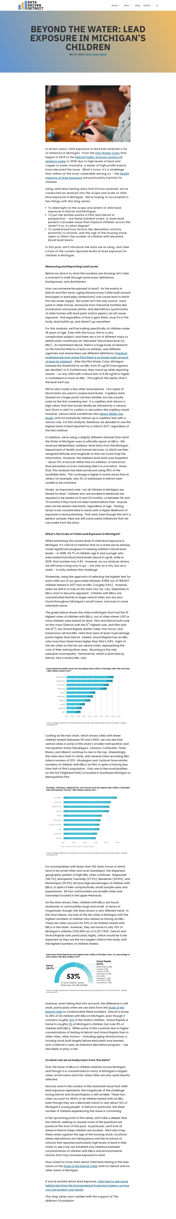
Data (126, 5)
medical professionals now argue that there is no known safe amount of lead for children (86, 357)
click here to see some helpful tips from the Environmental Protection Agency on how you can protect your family (87, 1185)
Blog (137, 5)
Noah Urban (99, 54)
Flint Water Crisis (107, 153)
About (115, 5)
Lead (88, 54)
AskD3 (146, 5)
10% (71, 1020)
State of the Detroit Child (80, 1166)
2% (70, 1024)
